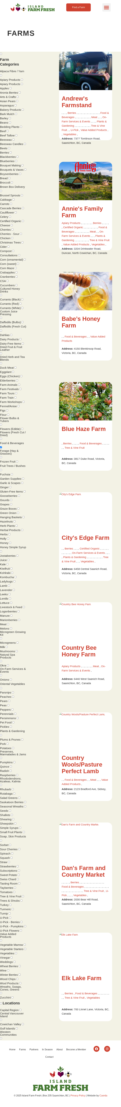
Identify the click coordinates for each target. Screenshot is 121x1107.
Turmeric (5, 909)
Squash (5, 857)
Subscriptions (8, 870)
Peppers (5, 709)
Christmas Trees (10, 242)
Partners (34, 1049)
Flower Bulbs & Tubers (9, 419)
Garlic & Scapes (10, 483)
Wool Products (9, 983)
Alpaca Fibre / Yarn (12, 71)
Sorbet (4, 845)
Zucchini (5, 997)
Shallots (5, 815)
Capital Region (9, 1010)
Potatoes (5, 748)
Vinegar (5, 957)
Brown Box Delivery (12, 186)
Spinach (5, 853)
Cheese (5, 225)
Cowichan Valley (10, 1024)
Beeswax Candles (11, 144)
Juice (3, 560)
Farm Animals (8, 384)
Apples (4, 88)
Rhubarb (5, 789)
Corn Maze (7, 268)
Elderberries (7, 380)
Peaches (5, 696)
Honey (4, 543)
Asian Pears (7, 101)
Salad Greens (9, 798)
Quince (4, 766)
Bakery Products (10, 109)
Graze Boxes (8, 508)
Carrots (4, 204)
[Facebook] (96, 1049)
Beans (4, 122)
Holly (3, 538)
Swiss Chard (8, 879)
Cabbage (6, 199)
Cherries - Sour (9, 234)
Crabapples (7, 272)
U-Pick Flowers (9, 930)
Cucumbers (7, 285)
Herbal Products (10, 530)
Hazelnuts (6, 521)
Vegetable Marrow (11, 944)
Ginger (4, 487)
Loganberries (8, 611)
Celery (4, 216)
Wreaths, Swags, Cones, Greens (11, 988)
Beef (3, 131)
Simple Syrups (9, 827)
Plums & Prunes (10, 739)
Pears (4, 701)
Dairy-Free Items (10, 343)
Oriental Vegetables (12, 684)
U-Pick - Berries (10, 922)
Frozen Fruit (7, 461)
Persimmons (8, 718)
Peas (3, 705)
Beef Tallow (7, 135)
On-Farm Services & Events (13, 670)
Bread (4, 178)
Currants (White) (10, 308)
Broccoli (5, 182)
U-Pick (4, 917)
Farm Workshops (11, 402)
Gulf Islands (7, 1028)
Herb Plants (7, 525)
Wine (3, 970)
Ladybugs (6, 581)
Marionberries (8, 620)
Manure (5, 615)
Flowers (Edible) (10, 429)
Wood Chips (8, 979)
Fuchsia (5, 474)
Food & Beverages (12, 443)
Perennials (7, 714)
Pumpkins (6, 762)
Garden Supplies (10, 478)
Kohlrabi (5, 573)
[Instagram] (107, 1049)
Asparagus (7, 105)
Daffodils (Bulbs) (10, 322)
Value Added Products (8, 935)
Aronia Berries (9, 92)
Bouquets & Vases (12, 169)
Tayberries (6, 887)
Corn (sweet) (8, 264)
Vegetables (7, 953)
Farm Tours (7, 393)
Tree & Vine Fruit (10, 896)
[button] (106, 7)
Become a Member (76, 1049)
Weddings (6, 962)
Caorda (103, 1095)
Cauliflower (7, 212)
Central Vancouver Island (12, 1015)
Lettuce (4, 602)
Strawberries (8, 866)
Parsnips (5, 692)
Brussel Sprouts (10, 195)
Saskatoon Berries (11, 802)
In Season (47, 1049)
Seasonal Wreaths (11, 806)
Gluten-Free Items (11, 491)
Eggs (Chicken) (10, 376)
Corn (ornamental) (11, 259)
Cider (3, 246)
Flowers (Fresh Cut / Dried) (13, 434)
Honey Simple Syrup (13, 547)
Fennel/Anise (8, 406)
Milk (2, 647)
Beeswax (6, 139)
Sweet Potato (8, 875)
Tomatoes (6, 892)
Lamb (3, 585)
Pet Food (6, 722)
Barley (4, 118)
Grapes (4, 504)
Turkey (4, 905)
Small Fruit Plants (11, 832)
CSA (3, 281)
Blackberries (8, 156)
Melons (4, 628)
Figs (2, 410)
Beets (3, 148)
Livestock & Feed (11, 607)
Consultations (8, 255)
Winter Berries (9, 974)
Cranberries (7, 276)
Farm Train (7, 397)
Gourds (4, 500)
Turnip (4, 913)
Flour (3, 414)
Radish (4, 770)
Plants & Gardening (12, 731)
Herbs (4, 534)
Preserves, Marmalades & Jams (13, 753)
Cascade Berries (10, 208)
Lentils (4, 598)
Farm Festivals (9, 389)
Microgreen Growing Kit (13, 633)
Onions (4, 679)
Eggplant (5, 372)
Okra (3, 665)
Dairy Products (9, 339)
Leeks (4, 594)
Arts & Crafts (8, 97)
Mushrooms (7, 651)
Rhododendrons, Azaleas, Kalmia (10, 780)
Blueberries (7, 161)
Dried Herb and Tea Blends (12, 358)
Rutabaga (6, 793)
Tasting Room (9, 883)
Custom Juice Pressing (8, 313)
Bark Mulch (7, 114)
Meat (3, 624)
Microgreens (8, 642)
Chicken (5, 238)
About (59, 1049)
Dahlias (5, 335)
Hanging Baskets (11, 517)
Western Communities (8, 1033)
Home (12, 1049)
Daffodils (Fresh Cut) (13, 326)
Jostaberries (8, 555)
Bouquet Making (10, 165)
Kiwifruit (5, 568)
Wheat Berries (9, 966)
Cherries (5, 229)
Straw (3, 862)
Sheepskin (7, 823)
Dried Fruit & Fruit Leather (11, 348)
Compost (6, 251)
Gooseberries (8, 495)
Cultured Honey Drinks (10, 290)
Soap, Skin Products (13, 836)
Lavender (6, 590)
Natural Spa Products (7, 656)
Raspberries (7, 775)
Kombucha (7, 577)
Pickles (4, 726)
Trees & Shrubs (10, 900)
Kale (3, 564)
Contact (49, 1057)
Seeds (4, 810)
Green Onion (8, 513)
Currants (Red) (9, 303)
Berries (4, 152)
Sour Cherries (9, 849)
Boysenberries (9, 174)
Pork (3, 743)
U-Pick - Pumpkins (11, 926)
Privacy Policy (78, 1095)
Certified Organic (10, 221)
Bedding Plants (9, 126)
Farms (22, 1049)
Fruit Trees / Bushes (13, 465)
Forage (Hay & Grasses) (9, 452)
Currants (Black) (10, 299)
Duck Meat (7, 367)
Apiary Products (10, 79)
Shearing (6, 819)
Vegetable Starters (11, 949)
